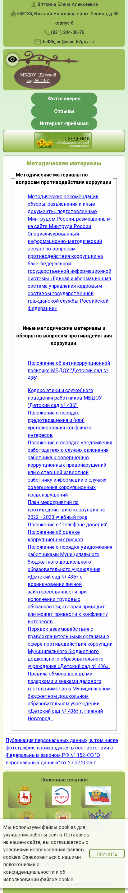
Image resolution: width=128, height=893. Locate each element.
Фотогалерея (64, 99)
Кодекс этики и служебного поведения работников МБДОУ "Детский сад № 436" (65, 397)
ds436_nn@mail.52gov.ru (67, 41)
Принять (107, 854)
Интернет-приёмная (64, 123)
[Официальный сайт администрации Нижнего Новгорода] (25, 796)
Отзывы (64, 111)
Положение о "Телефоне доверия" (67, 525)
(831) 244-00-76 (67, 32)
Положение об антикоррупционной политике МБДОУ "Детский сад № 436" (69, 370)
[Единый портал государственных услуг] (61, 796)
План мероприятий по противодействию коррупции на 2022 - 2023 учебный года (66, 509)
